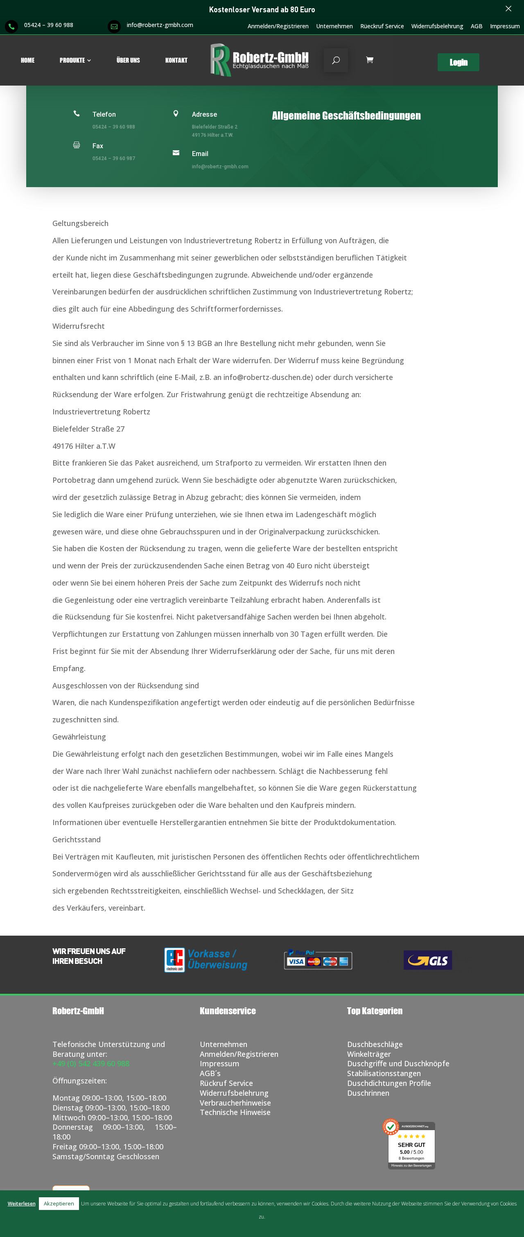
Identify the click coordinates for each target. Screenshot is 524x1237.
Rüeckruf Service (382, 26)
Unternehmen (334, 26)
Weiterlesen (22, 1203)
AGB (477, 26)
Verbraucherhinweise (235, 1103)
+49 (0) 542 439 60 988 (90, 1063)
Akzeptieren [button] (59, 1203)
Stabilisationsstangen (384, 1073)
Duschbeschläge (375, 1044)
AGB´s (210, 1073)
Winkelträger (369, 1054)
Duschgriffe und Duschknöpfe (398, 1063)
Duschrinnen (368, 1093)
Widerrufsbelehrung (437, 26)
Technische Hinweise (235, 1112)
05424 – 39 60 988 (48, 25)
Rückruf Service (226, 1083)
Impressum (505, 26)
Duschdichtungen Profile (389, 1083)
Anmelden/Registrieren (278, 26)
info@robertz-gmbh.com (160, 25)
